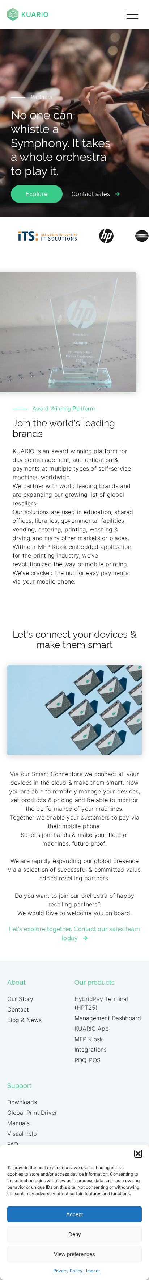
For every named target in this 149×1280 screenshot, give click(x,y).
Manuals (18, 1123)
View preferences (74, 1254)
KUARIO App (91, 1028)
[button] (138, 1153)
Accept (74, 1214)
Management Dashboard (107, 1018)
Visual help (22, 1133)
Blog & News (24, 1019)
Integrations (90, 1049)
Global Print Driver (32, 1112)
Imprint (93, 1270)
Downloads (22, 1102)
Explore (37, 194)
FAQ (12, 1144)
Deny (74, 1234)
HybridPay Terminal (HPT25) (101, 1003)
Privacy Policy (67, 1270)
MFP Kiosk (88, 1039)
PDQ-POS (87, 1060)
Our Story (20, 998)
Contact (18, 1009)
